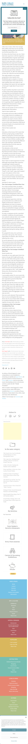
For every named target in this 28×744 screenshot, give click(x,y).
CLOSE (24, 8)
